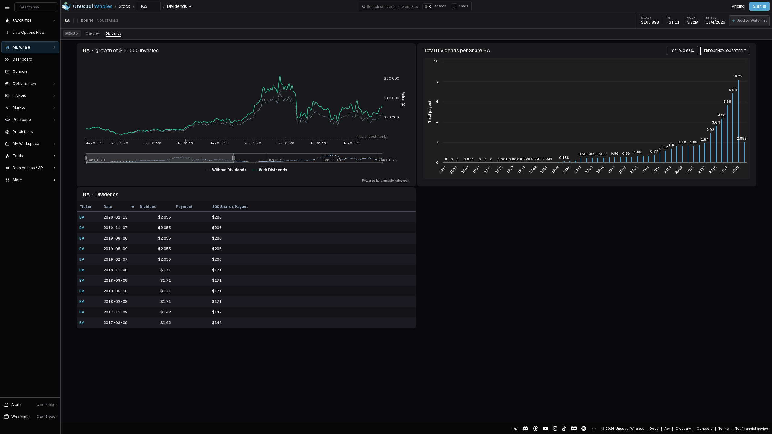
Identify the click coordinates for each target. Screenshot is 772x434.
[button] (749, 21)
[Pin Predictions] (53, 132)
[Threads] (535, 429)
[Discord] (525, 429)
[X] (515, 429)
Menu (70, 33)
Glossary (683, 428)
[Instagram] (555, 429)
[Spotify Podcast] (583, 429)
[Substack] (574, 429)
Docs (654, 428)
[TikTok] (564, 429)
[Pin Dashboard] (53, 59)
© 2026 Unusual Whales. (623, 428)
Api (667, 428)
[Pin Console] (53, 71)
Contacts (705, 428)
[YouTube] (545, 429)
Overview (93, 33)
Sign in (759, 6)
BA (81, 217)
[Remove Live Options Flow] (55, 32)
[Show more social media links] (594, 429)
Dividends (113, 33)
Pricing (738, 6)
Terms (723, 428)
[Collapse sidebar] (7, 7)
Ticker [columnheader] (85, 206)
